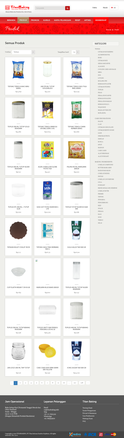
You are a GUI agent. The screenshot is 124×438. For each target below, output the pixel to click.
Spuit (100, 145)
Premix (100, 194)
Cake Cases (102, 150)
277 (75, 383)
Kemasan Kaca (103, 104)
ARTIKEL (87, 20)
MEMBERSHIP (100, 20)
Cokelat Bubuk (103, 173)
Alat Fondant (103, 156)
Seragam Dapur (104, 63)
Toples (100, 90)
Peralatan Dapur (104, 95)
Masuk (105, 7)
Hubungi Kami (88, 418)
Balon (100, 121)
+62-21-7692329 (50, 414)
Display (101, 139)
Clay (100, 124)
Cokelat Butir (103, 191)
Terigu (100, 220)
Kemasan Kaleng (104, 98)
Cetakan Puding (104, 87)
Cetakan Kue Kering (105, 52)
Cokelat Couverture (106, 179)
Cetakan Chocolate (105, 127)
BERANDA (11, 20)
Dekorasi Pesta (104, 136)
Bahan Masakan (104, 170)
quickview (20, 92)
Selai (100, 223)
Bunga (100, 142)
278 (82, 383)
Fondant (101, 185)
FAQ (84, 421)
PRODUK (23, 20)
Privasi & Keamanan (90, 413)
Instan (100, 176)
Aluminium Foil (104, 55)
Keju (99, 205)
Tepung (101, 197)
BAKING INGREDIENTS (103, 162)
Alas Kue (101, 66)
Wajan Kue (102, 107)
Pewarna (101, 200)
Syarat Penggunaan (89, 410)
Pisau (100, 92)
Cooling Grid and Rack (107, 69)
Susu (100, 217)
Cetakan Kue (103, 60)
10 (64, 383)
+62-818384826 (49, 418)
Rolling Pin (102, 81)
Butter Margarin (105, 167)
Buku (100, 58)
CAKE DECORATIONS (103, 118)
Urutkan (8, 52)
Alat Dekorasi (103, 153)
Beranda (108, 30)
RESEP (77, 20)
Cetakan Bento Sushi (106, 130)
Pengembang (103, 202)
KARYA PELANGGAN (62, 20)
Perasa (100, 211)
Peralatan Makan (105, 101)
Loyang (101, 78)
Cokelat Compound (105, 165)
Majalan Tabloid (104, 110)
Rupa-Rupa (102, 113)
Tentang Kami (87, 408)
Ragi (99, 214)
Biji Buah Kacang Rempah (107, 188)
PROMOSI (35, 20)
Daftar (95, 7)
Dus (99, 75)
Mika (100, 72)
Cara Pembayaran (88, 416)
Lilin (100, 133)
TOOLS (97, 49)
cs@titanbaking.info (51, 410)
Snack (100, 208)
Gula (100, 182)
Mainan (101, 147)
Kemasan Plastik (104, 84)
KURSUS (46, 20)
